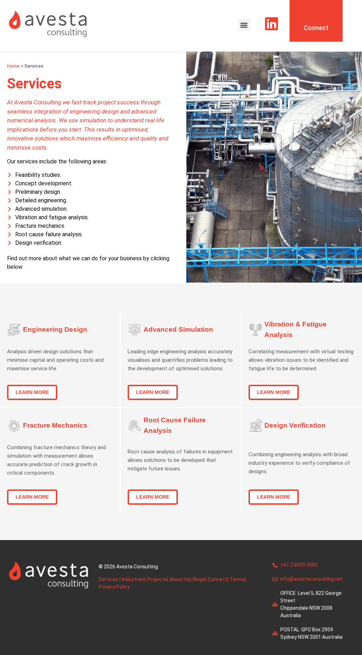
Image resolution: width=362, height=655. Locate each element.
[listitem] (302, 463)
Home (13, 66)
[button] (244, 25)
